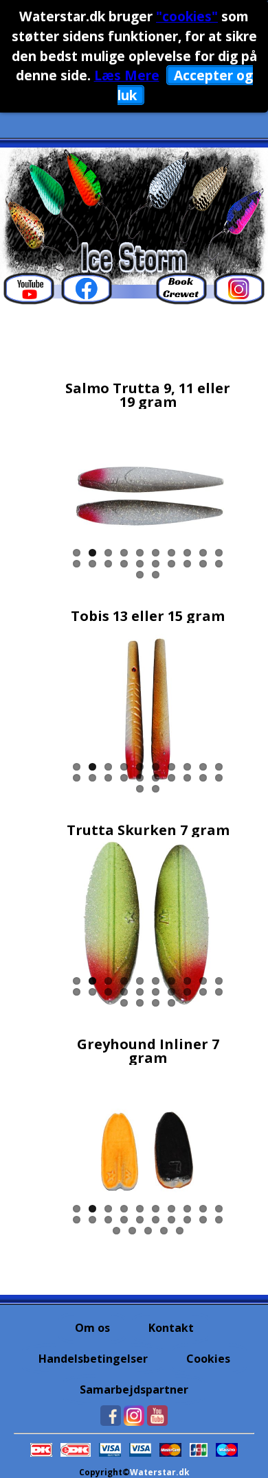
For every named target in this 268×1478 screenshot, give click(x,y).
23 (155, 1003)
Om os (92, 1327)
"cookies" (187, 16)
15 (140, 563)
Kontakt (171, 1327)
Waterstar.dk (160, 1472)
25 (179, 1230)
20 (219, 563)
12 (92, 563)
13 (108, 563)
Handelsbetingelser (93, 1358)
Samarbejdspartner (134, 1389)
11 (76, 563)
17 (171, 563)
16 (155, 563)
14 (124, 563)
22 (155, 574)
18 (187, 563)
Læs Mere (126, 75)
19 (203, 563)
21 (140, 574)
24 (171, 1003)
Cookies (208, 1358)
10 (219, 552)
